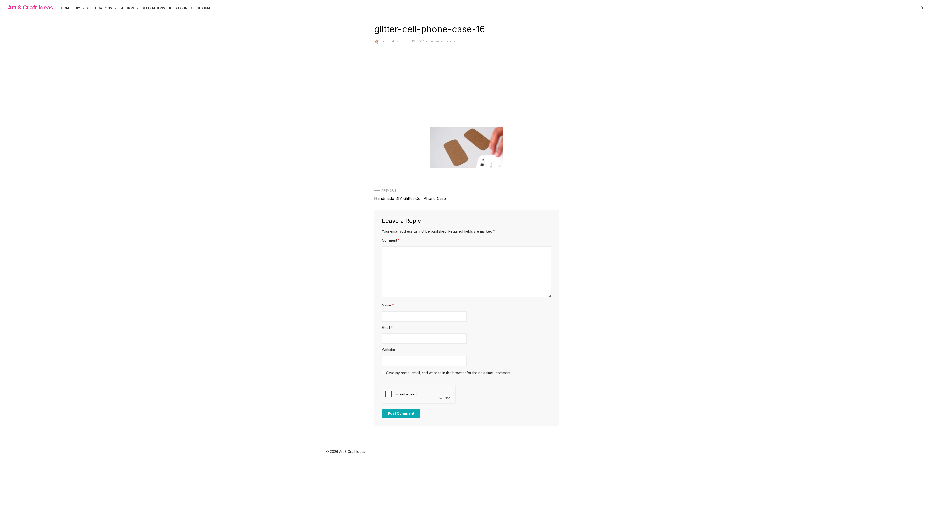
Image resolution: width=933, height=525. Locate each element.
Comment (391, 240)
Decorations (153, 8)
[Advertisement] (472, 86)
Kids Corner (180, 8)
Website (388, 350)
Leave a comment (443, 41)
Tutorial (204, 8)
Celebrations (99, 8)
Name (388, 305)
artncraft (388, 41)
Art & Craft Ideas (30, 7)
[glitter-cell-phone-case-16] (466, 147)
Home (66, 8)
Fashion (126, 8)
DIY (77, 8)
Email (387, 327)
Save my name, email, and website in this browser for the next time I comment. (448, 373)
